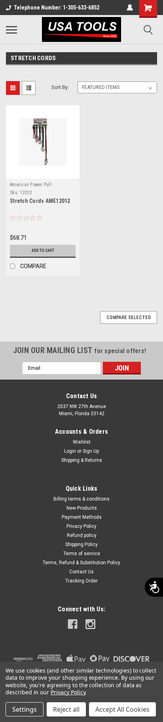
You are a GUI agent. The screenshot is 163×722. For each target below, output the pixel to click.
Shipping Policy (81, 544)
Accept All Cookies (122, 709)
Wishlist (82, 442)
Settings (24, 709)
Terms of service (81, 553)
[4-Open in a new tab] (73, 624)
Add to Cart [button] (43, 250)
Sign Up (91, 451)
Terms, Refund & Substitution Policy (81, 562)
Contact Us (81, 572)
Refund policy (82, 535)
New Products (81, 508)
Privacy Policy (81, 526)
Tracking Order (81, 581)
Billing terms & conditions (81, 499)
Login (70, 451)
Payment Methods (82, 517)
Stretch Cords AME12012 (40, 201)
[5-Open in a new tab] (90, 624)
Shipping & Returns (81, 460)
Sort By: (60, 87)
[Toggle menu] (11, 29)
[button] (21, 192)
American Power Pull (30, 184)
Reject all (66, 709)
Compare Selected (128, 317)
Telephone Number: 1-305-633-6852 (56, 7)
